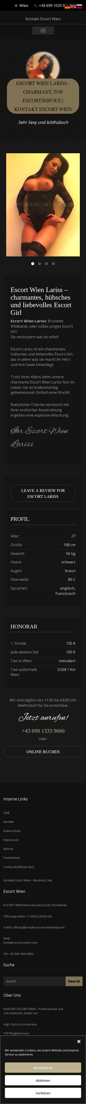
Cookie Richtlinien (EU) (18, 867)
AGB (6, 813)
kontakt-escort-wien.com (20, 942)
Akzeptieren (43, 1067)
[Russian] (80, 6)
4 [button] (53, 263)
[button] (79, 1041)
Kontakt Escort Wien (43, 18)
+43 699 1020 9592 (20, 954)
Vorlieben (43, 1093)
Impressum (11, 840)
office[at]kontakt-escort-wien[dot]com (39, 927)
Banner (8, 849)
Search (74, 981)
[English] (74, 6)
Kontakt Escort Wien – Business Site (27, 880)
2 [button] (39, 263)
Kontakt (8, 822)
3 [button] (46, 263)
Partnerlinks (11, 858)
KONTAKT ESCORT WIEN (19, 1009)
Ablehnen (43, 1080)
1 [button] (33, 263)
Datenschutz (12, 831)
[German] (68, 6)
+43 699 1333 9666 (43, 731)
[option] (43, 205)
